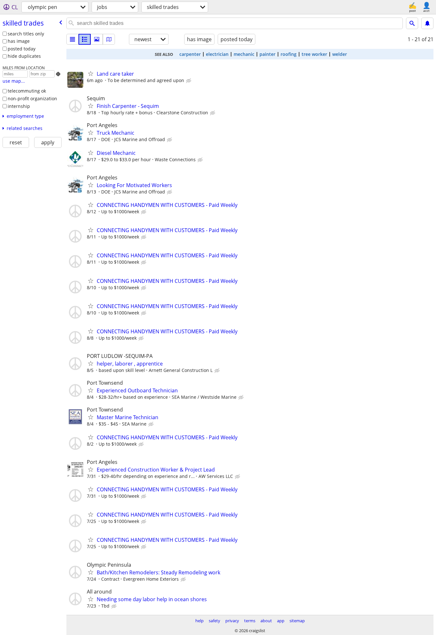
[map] (109, 39)
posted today (21, 49)
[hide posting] (189, 80)
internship (19, 106)
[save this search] (427, 23)
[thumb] (85, 39)
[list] (72, 39)
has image (19, 41)
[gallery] (97, 39)
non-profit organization (32, 98)
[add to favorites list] (90, 73)
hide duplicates (24, 56)
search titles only (26, 34)
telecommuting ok (27, 91)
